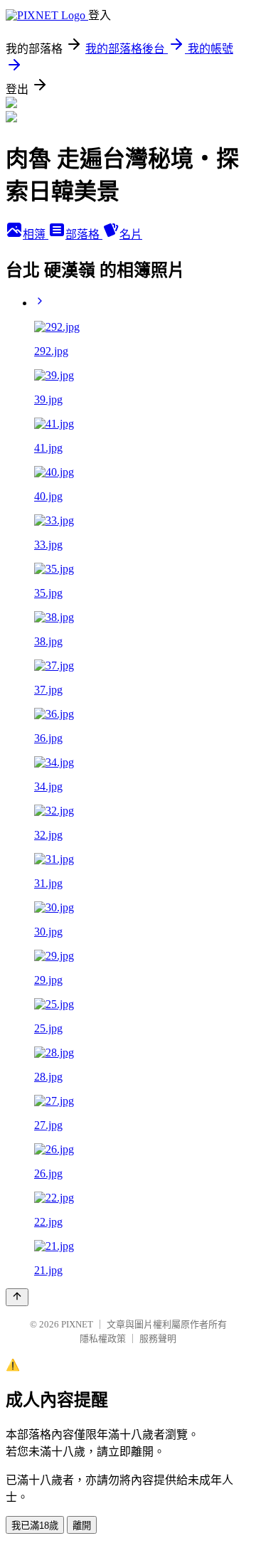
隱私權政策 (103, 1338)
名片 (130, 234)
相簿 (35, 234)
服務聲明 (157, 1338)
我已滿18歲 (34, 1525)
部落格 (83, 234)
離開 (82, 1525)
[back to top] (17, 1297)
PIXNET (77, 1324)
